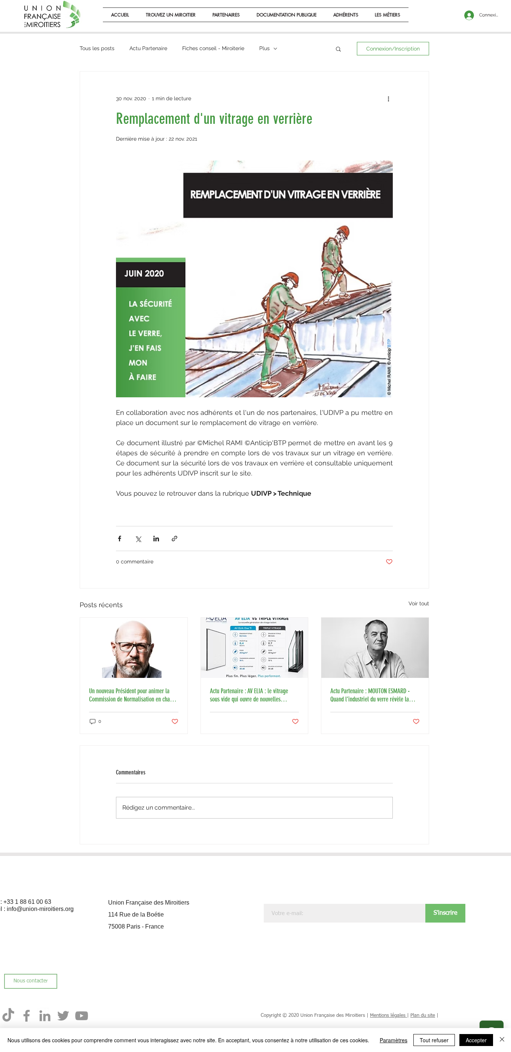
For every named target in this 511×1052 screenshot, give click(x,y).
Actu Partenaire (148, 48)
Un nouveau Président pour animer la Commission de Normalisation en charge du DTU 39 (133, 695)
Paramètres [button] (393, 1040)
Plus (264, 48)
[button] (286, 15)
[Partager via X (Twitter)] (137, 538)
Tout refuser (434, 1040)
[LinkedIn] (45, 1016)
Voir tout (419, 603)
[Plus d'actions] (388, 98)
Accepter (476, 1040)
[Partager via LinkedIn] (156, 538)
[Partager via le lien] (174, 538)
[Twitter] (63, 1016)
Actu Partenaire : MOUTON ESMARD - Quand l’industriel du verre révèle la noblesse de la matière (370, 695)
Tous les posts (97, 48)
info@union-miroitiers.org (40, 909)
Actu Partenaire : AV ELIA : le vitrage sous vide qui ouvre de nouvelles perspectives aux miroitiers (249, 695)
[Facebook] (26, 1016)
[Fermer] (502, 1040)
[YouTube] (81, 1016)
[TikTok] (8, 1016)
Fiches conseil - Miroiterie (213, 48)
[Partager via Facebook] (119, 538)
